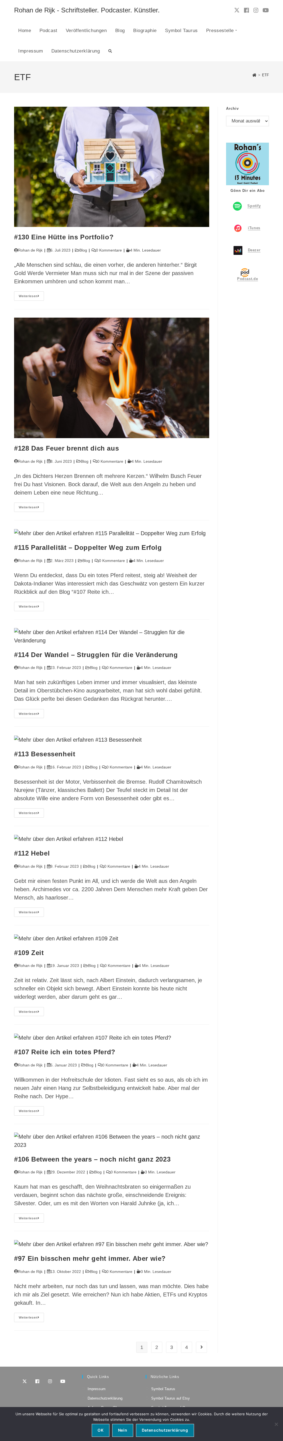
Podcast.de (247, 279)
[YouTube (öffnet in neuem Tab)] (265, 10)
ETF (265, 75)
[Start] (254, 75)
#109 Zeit (29, 952)
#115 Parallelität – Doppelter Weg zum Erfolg (88, 547)
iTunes (254, 228)
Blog (83, 250)
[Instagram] (50, 1381)
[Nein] (276, 1424)
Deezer (254, 250)
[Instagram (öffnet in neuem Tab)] (256, 10)
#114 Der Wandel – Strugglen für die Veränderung (96, 654)
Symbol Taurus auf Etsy (170, 1398)
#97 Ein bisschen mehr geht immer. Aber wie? (90, 1258)
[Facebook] (37, 1381)
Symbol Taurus (163, 1389)
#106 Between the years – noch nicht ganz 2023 (92, 1159)
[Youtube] (62, 1381)
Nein (122, 1430)
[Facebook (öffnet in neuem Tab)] (246, 10)
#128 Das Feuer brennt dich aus (66, 448)
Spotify (254, 206)
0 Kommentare (109, 250)
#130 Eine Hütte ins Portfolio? (64, 237)
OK (100, 1430)
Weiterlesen (31, 297)
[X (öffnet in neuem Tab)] (237, 10)
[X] (24, 1381)
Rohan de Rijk (30, 250)
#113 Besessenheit (44, 754)
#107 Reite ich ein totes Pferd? (65, 1052)
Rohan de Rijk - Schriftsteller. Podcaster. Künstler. (87, 10)
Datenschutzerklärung (105, 1398)
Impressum (97, 1389)
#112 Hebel (32, 853)
